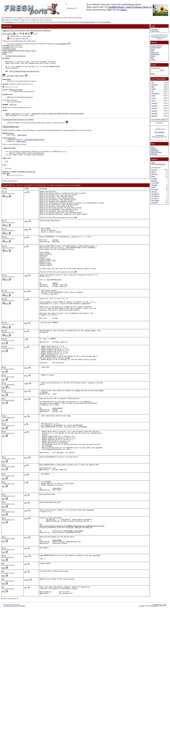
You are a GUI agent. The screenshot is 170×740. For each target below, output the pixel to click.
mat (25, 237)
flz (25, 424)
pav (25, 475)
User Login (154, 29)
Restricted (154, 180)
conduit (153, 95)
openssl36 (154, 113)
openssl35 (154, 108)
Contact (153, 59)
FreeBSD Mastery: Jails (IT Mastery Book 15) (130, 7)
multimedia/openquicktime (34, 139)
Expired (153, 187)
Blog (152, 58)
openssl (153, 98)
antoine (26, 221)
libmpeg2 (28, 50)
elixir (152, 82)
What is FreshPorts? (156, 46)
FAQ (152, 51)
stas (25, 432)
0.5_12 (4, 34)
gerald (26, 275)
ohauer (26, 368)
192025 (55, 283)
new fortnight (155, 200)
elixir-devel (154, 84)
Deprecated (154, 174)
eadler (26, 323)
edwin (26, 399)
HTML (156, 604)
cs (24, 339)
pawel (26, 291)
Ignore (153, 176)
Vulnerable (154, 185)
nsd (152, 91)
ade (25, 465)
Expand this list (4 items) (11, 87)
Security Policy (155, 54)
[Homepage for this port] (3, 76)
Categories (154, 149)
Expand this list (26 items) (16, 175)
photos (123, 9)
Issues (153, 49)
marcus (26, 556)
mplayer (33, 50)
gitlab (152, 87)
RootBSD (159, 38)
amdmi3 (26, 229)
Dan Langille (154, 605)
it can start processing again (86, 22)
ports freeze (9, 22)
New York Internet (155, 36)
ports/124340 (57, 408)
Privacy (153, 56)
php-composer (155, 93)
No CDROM (155, 183)
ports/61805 (57, 540)
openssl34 (154, 103)
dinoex (26, 375)
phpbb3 (153, 89)
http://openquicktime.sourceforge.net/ (15, 56)
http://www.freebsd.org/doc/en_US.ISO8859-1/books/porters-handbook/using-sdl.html (72, 526)
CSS (160, 604)
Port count (154, 170)
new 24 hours (155, 194)
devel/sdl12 (22, 135)
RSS (165, 604)
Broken (153, 172)
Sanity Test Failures (156, 152)
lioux (25, 495)
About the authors (156, 47)
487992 (14, 49)
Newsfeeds (154, 154)
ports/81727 (57, 488)
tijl (25, 247)
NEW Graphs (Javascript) (158, 164)
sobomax (26, 580)
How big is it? (155, 52)
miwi (25, 416)
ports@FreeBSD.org (62, 44)
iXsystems (163, 36)
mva (25, 347)
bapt (25, 299)
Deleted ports (154, 150)
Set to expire (154, 189)
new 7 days (154, 198)
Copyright (141, 605)
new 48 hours (155, 196)
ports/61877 (78, 531)
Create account (155, 31)
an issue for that (106, 22)
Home (152, 147)
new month (154, 202)
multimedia (10, 34)
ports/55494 (68, 531)
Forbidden (154, 178)
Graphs (153, 162)
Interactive (154, 191)
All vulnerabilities (159, 132)
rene (25, 192)
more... (153, 73)
